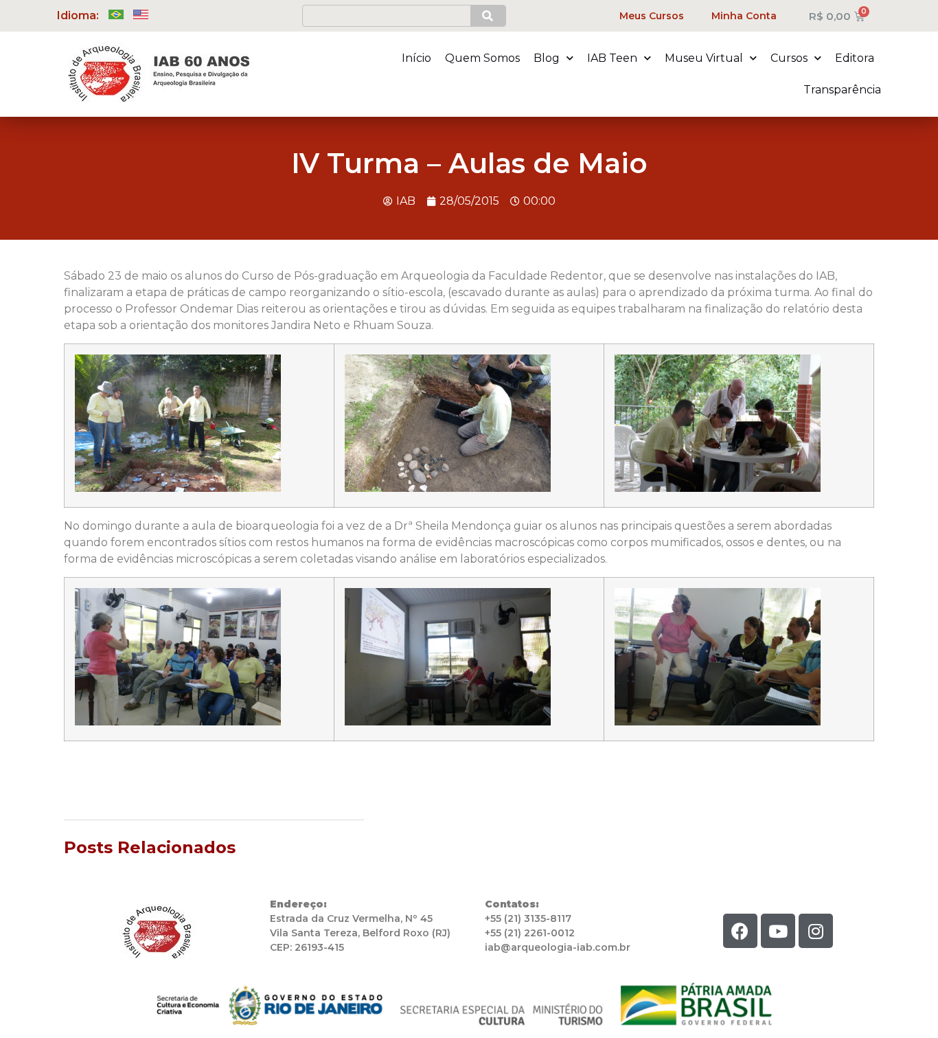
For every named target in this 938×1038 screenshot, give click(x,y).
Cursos (789, 58)
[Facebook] (740, 931)
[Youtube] (778, 931)
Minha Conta (744, 16)
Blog (547, 58)
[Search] (487, 15)
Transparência (842, 89)
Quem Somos (482, 58)
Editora (854, 58)
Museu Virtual (704, 58)
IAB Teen (612, 58)
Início (416, 58)
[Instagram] (816, 931)
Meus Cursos (651, 16)
